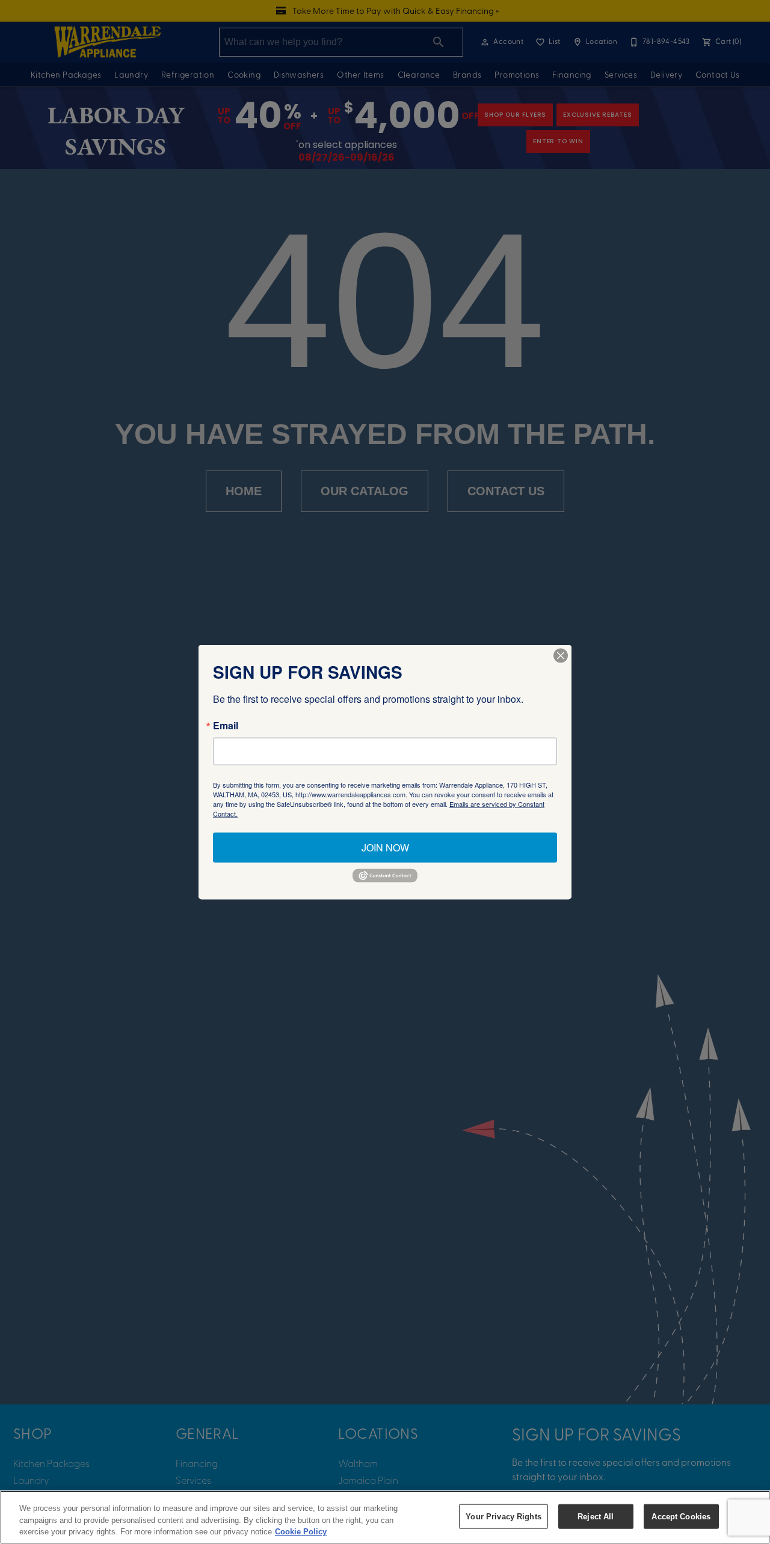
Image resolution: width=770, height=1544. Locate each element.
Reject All (596, 1516)
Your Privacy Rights (503, 1516)
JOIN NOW (385, 847)
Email (225, 725)
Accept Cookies (680, 1516)
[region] (385, 1517)
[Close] (560, 656)
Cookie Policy (301, 1531)
